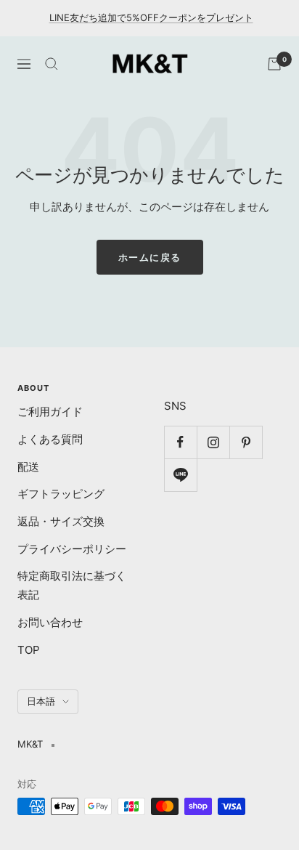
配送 (28, 467)
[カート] (274, 63)
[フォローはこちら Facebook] (180, 442)
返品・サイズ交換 (61, 521)
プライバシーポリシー (71, 549)
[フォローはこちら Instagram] (213, 442)
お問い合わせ (50, 622)
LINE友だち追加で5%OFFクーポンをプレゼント (151, 17)
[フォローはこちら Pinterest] (245, 442)
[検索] (51, 63)
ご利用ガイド (50, 411)
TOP (28, 650)
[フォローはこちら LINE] (180, 474)
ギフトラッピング (61, 494)
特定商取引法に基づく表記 (71, 585)
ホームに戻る (149, 257)
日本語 (41, 701)
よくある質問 (50, 439)
